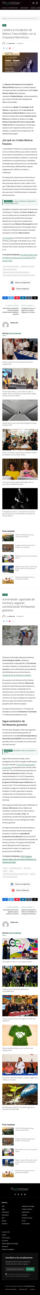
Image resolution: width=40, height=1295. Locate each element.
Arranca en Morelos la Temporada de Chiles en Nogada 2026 (17, 363)
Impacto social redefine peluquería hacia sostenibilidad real (15, 990)
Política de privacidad (22, 1276)
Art (4, 25)
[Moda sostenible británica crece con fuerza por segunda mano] (20, 1035)
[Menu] (37, 3)
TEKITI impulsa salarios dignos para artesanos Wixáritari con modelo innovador (19, 859)
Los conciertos (7, 238)
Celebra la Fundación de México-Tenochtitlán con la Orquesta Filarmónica (29, 912)
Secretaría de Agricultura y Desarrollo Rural (15, 874)
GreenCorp (24, 8)
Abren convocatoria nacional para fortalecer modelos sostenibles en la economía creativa (19, 454)
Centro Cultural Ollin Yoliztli (11, 266)
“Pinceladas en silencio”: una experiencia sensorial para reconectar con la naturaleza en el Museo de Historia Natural (18, 514)
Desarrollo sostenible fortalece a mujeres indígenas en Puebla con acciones (20, 1079)
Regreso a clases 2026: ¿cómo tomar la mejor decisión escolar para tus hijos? (26, 568)
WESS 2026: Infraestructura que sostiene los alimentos (24, 536)
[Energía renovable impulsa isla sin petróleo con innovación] (8, 548)
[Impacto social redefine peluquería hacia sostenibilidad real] (20, 976)
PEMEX (5, 871)
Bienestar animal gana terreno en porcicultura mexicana (25, 578)
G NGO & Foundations (10, 8)
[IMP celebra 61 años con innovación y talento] (8, 558)
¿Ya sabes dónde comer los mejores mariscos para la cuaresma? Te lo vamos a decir (19, 258)
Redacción (12, 43)
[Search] (33, 3)
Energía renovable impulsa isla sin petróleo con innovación (25, 546)
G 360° (5, 594)
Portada (4, 18)
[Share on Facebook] (3, 48)
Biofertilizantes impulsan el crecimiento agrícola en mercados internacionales (18, 1108)
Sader (11, 871)
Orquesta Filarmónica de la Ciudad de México (16, 272)
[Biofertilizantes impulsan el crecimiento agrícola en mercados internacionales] (20, 1094)
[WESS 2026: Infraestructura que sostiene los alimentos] (8, 537)
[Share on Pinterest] (9, 48)
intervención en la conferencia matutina (16, 675)
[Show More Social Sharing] (13, 48)
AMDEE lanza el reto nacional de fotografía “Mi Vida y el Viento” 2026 (19, 424)
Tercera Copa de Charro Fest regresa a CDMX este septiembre (19, 1020)
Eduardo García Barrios (9, 269)
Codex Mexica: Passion (27, 266)
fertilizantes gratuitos (16, 868)
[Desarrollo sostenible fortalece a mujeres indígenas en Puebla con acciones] (20, 1064)
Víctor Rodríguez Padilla (10, 877)
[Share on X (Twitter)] (6, 48)
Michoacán (27, 868)
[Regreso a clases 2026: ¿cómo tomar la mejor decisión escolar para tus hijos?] (8, 569)
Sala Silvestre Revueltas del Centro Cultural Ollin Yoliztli (19, 275)
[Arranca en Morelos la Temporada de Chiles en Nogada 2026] (20, 349)
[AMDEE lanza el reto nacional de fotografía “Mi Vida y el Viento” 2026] (20, 410)
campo (5, 868)
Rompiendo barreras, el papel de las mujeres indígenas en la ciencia (28, 310)
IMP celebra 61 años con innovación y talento (17, 962)
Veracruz (32, 874)
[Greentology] (12, 3)
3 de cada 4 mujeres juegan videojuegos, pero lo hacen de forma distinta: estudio (17, 483)
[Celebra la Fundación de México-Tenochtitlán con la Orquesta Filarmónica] (20, 62)
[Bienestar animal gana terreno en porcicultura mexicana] (8, 580)
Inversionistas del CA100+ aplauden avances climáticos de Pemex (11, 912)
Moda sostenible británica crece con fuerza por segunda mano (17, 1049)
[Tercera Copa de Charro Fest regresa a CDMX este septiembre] (20, 1005)
